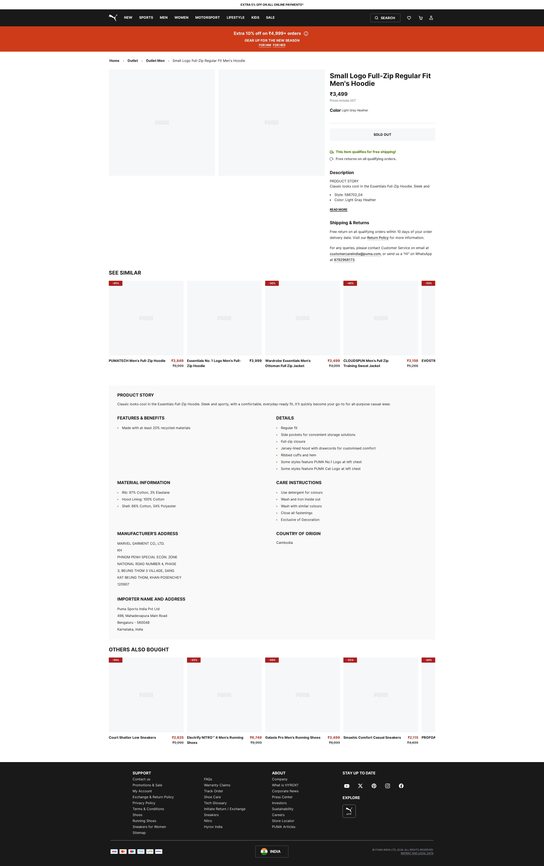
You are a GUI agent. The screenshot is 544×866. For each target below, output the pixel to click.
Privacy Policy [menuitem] (144, 803)
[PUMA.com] (112, 18)
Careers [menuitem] (278, 815)
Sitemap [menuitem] (139, 833)
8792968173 (344, 260)
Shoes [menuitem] (137, 815)
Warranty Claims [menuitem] (217, 785)
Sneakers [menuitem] (211, 815)
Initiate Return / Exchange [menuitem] (224, 809)
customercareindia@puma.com (355, 254)
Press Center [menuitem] (282, 797)
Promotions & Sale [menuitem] (147, 785)
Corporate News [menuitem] (285, 791)
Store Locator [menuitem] (283, 821)
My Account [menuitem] (142, 791)
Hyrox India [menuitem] (213, 827)
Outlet (133, 60)
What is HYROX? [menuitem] (285, 785)
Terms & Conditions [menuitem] (148, 809)
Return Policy (378, 237)
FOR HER (279, 45)
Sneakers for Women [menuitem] (149, 827)
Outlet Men (155, 60)
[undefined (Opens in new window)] (349, 811)
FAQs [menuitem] (208, 779)
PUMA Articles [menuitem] (283, 827)
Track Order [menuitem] (213, 791)
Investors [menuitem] (279, 803)
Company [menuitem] (280, 779)
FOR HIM (265, 45)
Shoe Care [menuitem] (212, 797)
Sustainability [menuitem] (282, 809)
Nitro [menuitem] (208, 821)
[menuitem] (128, 18)
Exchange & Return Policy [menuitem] (153, 797)
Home (114, 60)
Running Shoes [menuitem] (144, 821)
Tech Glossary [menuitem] (215, 803)
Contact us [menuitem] (141, 779)
